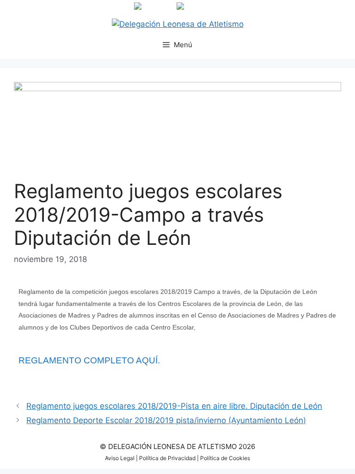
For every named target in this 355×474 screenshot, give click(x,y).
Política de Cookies (225, 458)
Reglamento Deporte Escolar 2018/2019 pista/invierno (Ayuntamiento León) (166, 420)
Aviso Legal (120, 458)
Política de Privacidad (167, 458)
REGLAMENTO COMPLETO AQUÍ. (89, 360)
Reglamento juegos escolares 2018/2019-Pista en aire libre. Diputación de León (174, 406)
